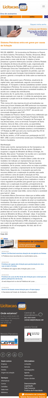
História (3, 370)
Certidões (4, 386)
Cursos (3, 383)
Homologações (29, 370)
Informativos (5, 381)
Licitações (27, 364)
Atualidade (4, 367)
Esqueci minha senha (38, 24)
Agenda (26, 373)
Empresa (4, 364)
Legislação (28, 386)
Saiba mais (4, 389)
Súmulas (27, 367)
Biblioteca (4, 392)
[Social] (33, 334)
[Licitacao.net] (15, 7)
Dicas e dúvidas (29, 378)
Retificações (28, 375)
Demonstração (30, 383)
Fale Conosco (29, 388)
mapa (4, 325)
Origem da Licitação (7, 373)
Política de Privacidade (33, 390)
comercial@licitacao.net (33, 320)
